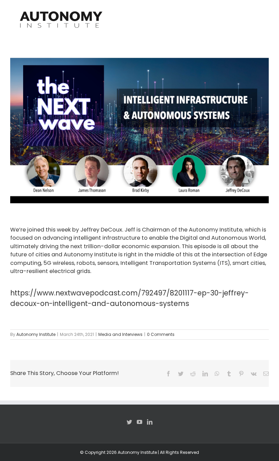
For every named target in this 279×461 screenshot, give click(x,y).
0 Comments (161, 334)
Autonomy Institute (35, 334)
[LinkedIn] (149, 422)
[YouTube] (139, 422)
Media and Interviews (120, 334)
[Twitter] (129, 422)
